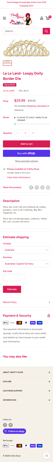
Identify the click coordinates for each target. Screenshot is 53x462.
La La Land (8, 90)
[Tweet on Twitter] (42, 187)
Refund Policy (10, 302)
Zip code (7, 271)
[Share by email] (48, 187)
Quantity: (7, 133)
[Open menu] (4, 18)
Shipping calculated (37, 106)
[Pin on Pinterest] (37, 187)
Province (7, 257)
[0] (47, 18)
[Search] (46, 31)
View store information (18, 177)
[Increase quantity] (33, 133)
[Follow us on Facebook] (5, 425)
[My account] (41, 18)
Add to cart (27, 143)
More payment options (26, 161)
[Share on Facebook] (31, 187)
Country (7, 243)
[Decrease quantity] (17, 133)
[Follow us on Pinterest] (11, 425)
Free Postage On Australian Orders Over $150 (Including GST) (26, 4)
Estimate (12, 289)
